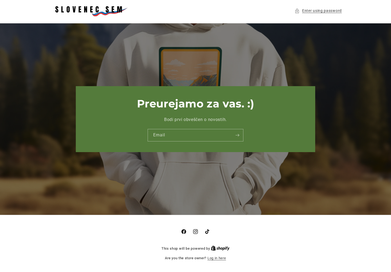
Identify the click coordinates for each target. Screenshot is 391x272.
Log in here (216, 258)
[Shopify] (220, 248)
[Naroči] (237, 135)
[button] (318, 10)
